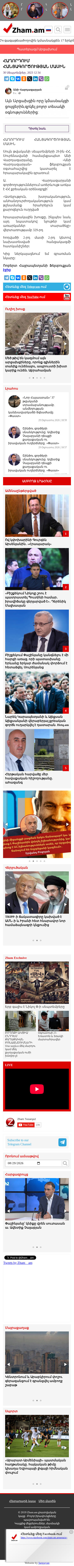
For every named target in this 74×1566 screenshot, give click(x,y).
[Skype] (12, 78)
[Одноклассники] (23, 78)
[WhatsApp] (46, 78)
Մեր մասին (47, 1501)
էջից (7, 270)
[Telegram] (6, 78)
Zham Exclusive (16, 957)
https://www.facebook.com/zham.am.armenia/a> (44, 1537)
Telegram (33, 286)
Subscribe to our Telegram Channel (19, 1142)
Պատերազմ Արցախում (37, 49)
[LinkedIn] (35, 78)
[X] (29, 78)
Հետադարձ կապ (22, 1501)
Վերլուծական (16, 867)
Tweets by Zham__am (17, 1263)
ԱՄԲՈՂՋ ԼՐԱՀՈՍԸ (37, 481)
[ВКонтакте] (18, 78)
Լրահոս (11, 388)
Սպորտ (11, 1411)
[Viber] (41, 78)
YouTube (33, 297)
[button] (9, 343)
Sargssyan (44, 1562)
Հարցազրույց (16, 1174)
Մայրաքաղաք (17, 1327)
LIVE (9, 1065)
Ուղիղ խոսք (15, 309)
